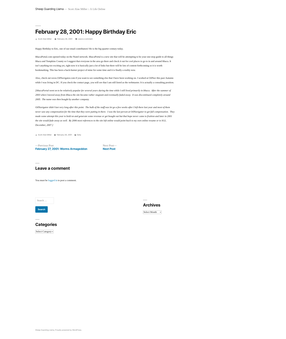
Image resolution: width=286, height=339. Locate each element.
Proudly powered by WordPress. (68, 330)
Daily (79, 135)
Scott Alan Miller (45, 39)
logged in (52, 180)
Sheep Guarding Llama (49, 9)
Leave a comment (85, 39)
